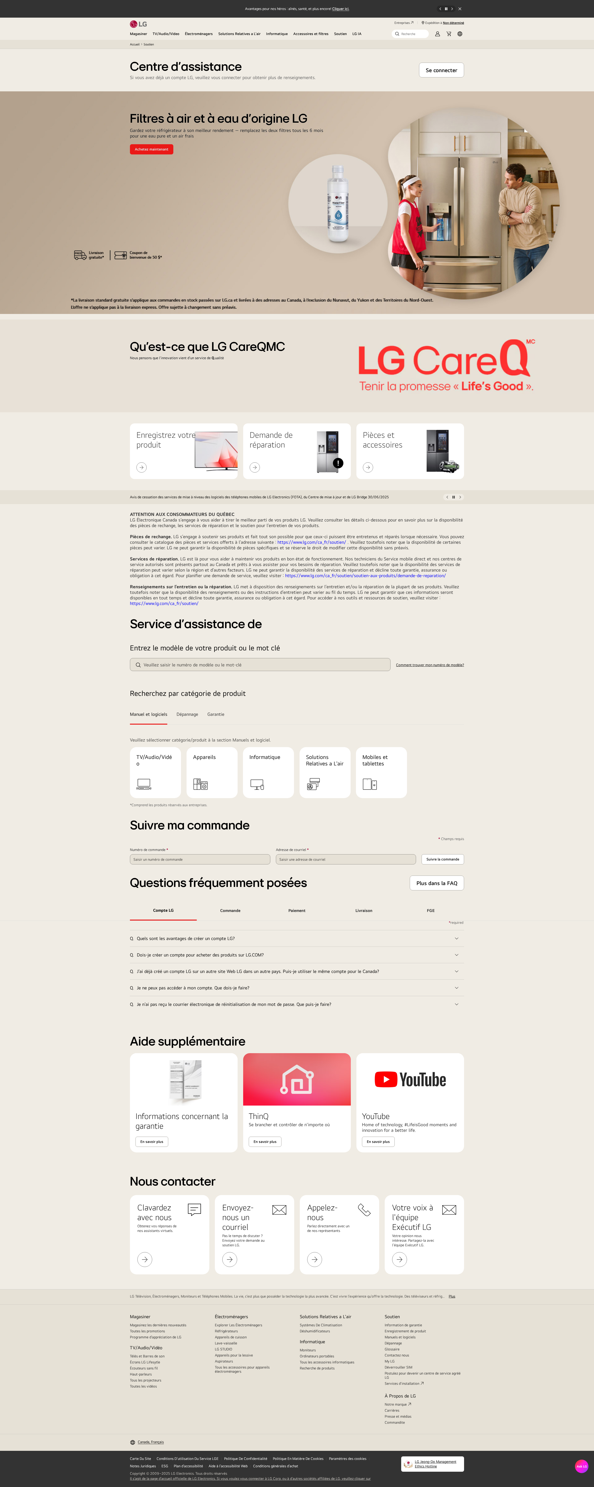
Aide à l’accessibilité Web (228, 1466)
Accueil (134, 44)
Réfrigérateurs (226, 1331)
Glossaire (392, 1349)
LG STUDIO (223, 1349)
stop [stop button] (453, 498)
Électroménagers (199, 34)
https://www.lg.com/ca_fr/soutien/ (312, 542)
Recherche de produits (317, 1368)
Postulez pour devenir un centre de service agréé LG (423, 1375)
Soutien (340, 34)
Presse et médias (398, 1416)
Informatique (277, 34)
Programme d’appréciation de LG (155, 1337)
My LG (390, 1361)
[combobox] (260, 664)
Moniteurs (308, 1350)
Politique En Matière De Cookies (298, 1458)
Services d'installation (402, 1383)
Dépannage (393, 1343)
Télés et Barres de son (147, 1356)
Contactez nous (397, 1355)
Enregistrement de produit (405, 1331)
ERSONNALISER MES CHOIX (351, 1458)
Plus (452, 1296)
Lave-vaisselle (226, 1343)
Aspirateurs (224, 1361)
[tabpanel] (297, 966)
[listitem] (286, 497)
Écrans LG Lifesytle (145, 1362)
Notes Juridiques (143, 1466)
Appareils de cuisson (231, 1337)
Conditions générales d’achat (275, 1466)
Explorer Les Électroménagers (238, 1325)
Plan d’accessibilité (188, 1466)
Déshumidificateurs (315, 1331)
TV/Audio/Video (166, 34)
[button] (410, 34)
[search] (138, 665)
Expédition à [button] (444, 23)
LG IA (357, 34)
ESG (164, 1466)
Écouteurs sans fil (144, 1368)
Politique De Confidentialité (245, 1458)
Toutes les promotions (147, 1331)
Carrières (392, 1410)
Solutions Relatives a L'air (239, 34)
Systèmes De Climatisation (321, 1325)
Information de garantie (403, 1325)
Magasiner (138, 34)
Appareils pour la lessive (234, 1355)
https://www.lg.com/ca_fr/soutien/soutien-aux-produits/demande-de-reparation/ (365, 575)
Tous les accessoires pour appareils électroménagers (242, 1369)
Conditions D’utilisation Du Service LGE (188, 1458)
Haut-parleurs (141, 1374)
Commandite (395, 1422)
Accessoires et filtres (311, 34)
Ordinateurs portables (317, 1356)
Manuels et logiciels (400, 1337)
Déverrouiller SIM (398, 1367)
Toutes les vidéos (143, 1386)
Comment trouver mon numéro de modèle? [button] (430, 665)
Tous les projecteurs (145, 1380)
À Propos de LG (400, 1395)
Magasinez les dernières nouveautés (158, 1325)
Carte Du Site (140, 1458)
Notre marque (396, 1404)
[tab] (151, 715)
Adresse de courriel (299, 849)
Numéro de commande (156, 849)
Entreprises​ (402, 23)
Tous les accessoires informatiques (327, 1362)
